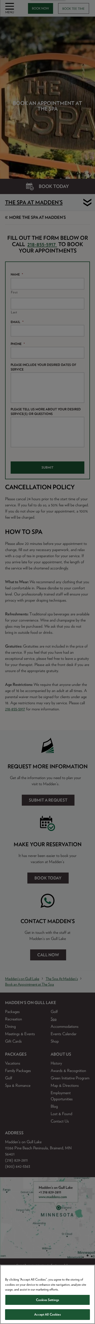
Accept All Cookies (47, 1314)
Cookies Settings (47, 1300)
